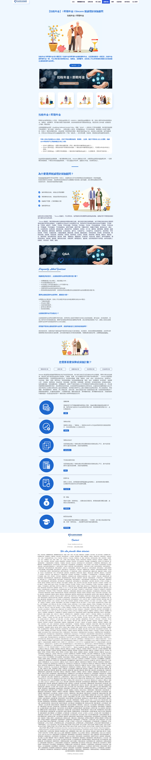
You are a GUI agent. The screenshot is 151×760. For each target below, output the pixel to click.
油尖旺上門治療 (82, 726)
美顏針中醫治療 (67, 711)
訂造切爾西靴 (100, 658)
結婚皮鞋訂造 (41, 660)
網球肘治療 (107, 681)
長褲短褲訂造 (45, 662)
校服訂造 (91, 650)
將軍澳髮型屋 (49, 749)
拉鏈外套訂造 (83, 662)
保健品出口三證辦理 (78, 640)
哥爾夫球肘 (85, 227)
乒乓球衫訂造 (84, 663)
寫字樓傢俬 (73, 602)
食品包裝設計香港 (46, 632)
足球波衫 (107, 650)
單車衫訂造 (78, 665)
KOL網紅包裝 (73, 638)
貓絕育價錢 (90, 612)
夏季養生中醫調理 (99, 718)
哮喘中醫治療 (77, 698)
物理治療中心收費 (89, 566)
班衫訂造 (96, 652)
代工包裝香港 (48, 635)
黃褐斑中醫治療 (52, 709)
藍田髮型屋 (64, 749)
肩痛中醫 (93, 670)
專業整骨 (48, 582)
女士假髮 (45, 737)
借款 (52, 614)
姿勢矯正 (42, 574)
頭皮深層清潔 (78, 734)
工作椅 (89, 602)
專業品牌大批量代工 (55, 647)
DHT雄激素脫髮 (46, 746)
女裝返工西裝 (92, 657)
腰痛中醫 (76, 670)
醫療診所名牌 (67, 675)
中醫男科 (79, 671)
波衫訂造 (102, 650)
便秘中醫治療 (97, 703)
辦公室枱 (59, 604)
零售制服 (80, 650)
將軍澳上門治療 (99, 724)
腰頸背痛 (66, 572)
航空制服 (86, 650)
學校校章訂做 (102, 673)
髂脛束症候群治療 (53, 597)
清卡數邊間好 (41, 627)
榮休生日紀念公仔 (90, 678)
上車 (61, 559)
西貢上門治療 (107, 726)
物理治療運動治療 (48, 577)
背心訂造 (103, 647)
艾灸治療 (69, 699)
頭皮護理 (49, 739)
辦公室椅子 (83, 602)
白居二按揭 (49, 624)
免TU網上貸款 (59, 619)
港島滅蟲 (96, 630)
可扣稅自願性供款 (49, 558)
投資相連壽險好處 (77, 380)
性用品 (70, 610)
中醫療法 (90, 668)
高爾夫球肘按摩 (72, 586)
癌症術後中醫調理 (71, 704)
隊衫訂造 (40, 666)
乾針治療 (81, 688)
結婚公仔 (100, 680)
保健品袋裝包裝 (99, 633)
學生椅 (83, 605)
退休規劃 (66, 382)
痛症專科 (93, 223)
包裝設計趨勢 (99, 637)
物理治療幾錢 (49, 569)
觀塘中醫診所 (103, 671)
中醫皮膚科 (67, 671)
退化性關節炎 (94, 706)
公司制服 (100, 648)
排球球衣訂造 (61, 663)
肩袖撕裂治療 (44, 690)
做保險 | (57, 561)
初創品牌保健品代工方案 (104, 645)
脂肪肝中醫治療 (63, 703)
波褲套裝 (80, 652)
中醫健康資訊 (96, 671)
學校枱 (58, 605)
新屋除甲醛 (58, 629)
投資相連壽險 (66, 380)
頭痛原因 (43, 718)
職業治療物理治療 (49, 568)
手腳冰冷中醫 (92, 709)
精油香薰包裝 (107, 632)
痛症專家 (92, 581)
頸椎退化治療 (60, 685)
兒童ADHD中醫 (54, 703)
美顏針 (60, 668)
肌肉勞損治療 (41, 591)
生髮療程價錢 (74, 742)
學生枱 (54, 605)
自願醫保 (87, 554)
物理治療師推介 (77, 579)
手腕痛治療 (101, 681)
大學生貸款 (97, 619)
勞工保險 (76, 554)
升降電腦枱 (99, 604)
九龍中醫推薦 (59, 716)
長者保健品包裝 (51, 633)
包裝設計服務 (43, 637)
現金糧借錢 (83, 625)
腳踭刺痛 (59, 231)
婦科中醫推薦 (51, 713)
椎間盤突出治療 (72, 576)
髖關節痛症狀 (45, 596)
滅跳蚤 (80, 627)
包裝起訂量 (101, 635)
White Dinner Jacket (79, 655)
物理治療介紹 (85, 568)
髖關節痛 (78, 236)
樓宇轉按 (89, 620)
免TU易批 (66, 619)
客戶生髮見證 (82, 742)
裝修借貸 (101, 615)
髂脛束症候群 (62, 238)
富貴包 (79, 234)
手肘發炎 (81, 225)
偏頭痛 (85, 238)
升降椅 (106, 602)
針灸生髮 (106, 737)
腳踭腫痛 (100, 229)
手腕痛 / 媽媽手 (50, 718)
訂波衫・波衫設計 (106, 665)
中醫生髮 (65, 668)
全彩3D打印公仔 (42, 678)
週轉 (73, 625)
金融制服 (64, 650)
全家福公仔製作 (100, 678)
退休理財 (73, 382)
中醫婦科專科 (72, 693)
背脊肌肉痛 (106, 233)
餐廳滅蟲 (47, 630)
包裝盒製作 (87, 609)
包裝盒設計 (80, 609)
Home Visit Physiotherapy (76, 729)
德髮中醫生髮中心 (98, 737)
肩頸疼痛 (91, 234)
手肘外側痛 (66, 225)
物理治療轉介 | (60, 602)
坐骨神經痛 (92, 238)
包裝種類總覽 (41, 635)
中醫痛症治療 (79, 668)
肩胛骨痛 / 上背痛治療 (73, 683)
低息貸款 (43, 615)
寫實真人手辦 (71, 680)
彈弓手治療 (87, 706)
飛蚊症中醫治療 (101, 701)
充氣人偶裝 (50, 676)
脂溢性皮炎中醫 (89, 703)
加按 (65, 620)
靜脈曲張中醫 (93, 694)
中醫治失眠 (74, 718)
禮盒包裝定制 (86, 635)
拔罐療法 (71, 690)
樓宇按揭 (75, 620)
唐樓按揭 (64, 622)
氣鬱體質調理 (61, 701)
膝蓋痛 (54, 238)
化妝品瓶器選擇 (90, 633)
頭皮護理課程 (86, 736)
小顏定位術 (86, 704)
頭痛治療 (49, 683)
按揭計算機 (95, 624)
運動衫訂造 (104, 660)
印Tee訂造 (86, 660)
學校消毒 (59, 630)
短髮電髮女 (74, 732)
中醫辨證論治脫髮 (64, 741)
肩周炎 (82, 229)
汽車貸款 (74, 615)
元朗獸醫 (44, 612)
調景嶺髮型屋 (57, 749)
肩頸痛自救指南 (88, 716)
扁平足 (74, 231)
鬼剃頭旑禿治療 (95, 739)
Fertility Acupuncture (44, 729)
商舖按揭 (82, 624)
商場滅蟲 (64, 630)
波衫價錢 (91, 652)
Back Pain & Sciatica (104, 727)
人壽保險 (72, 556)
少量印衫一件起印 (64, 662)
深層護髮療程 (72, 731)
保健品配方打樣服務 (47, 640)
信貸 (47, 615)
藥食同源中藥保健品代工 (100, 643)
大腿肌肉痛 (52, 233)
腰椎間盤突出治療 (62, 683)
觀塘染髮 (57, 731)
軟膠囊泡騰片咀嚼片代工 (91, 642)
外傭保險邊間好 (55, 391)
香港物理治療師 (68, 579)
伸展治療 (85, 577)
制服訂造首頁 (79, 660)
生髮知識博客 (43, 742)
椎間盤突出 (78, 238)
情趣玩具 (86, 610)
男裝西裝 (57, 648)
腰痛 (64, 236)
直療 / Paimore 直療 (59, 732)
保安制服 (48, 650)
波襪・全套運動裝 (53, 668)
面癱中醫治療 (89, 696)
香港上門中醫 (45, 673)
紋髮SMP (65, 747)
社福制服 (96, 650)
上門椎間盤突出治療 (59, 722)
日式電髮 (51, 732)
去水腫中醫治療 (85, 711)
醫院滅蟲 (80, 630)
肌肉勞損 (106, 231)
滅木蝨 (85, 627)
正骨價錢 (107, 581)
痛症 (47, 216)
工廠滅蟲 (69, 630)
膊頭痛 (99, 586)
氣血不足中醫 (101, 711)
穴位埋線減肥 (71, 668)
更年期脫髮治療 (48, 741)
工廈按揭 (83, 622)
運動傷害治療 (57, 577)
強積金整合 (67, 450)
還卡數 (108, 625)
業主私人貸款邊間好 (101, 617)
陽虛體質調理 (61, 719)
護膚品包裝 (99, 607)
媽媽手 (98, 236)
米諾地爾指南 (54, 746)
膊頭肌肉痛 (59, 229)
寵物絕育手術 (71, 612)
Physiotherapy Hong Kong (60, 727)
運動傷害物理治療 (66, 577)
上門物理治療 (99, 577)
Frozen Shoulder (94, 727)
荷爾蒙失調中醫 (44, 709)
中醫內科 (62, 671)
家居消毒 (105, 629)
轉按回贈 (55, 625)
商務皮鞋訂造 (49, 660)
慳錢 (73, 378)
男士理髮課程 (63, 736)
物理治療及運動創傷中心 (49, 566)
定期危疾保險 (106, 382)
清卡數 (88, 625)
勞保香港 (74, 561)
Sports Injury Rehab (99, 729)
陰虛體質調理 (46, 701)
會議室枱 (89, 604)
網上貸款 (55, 617)
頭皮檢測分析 (86, 734)
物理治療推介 (100, 568)
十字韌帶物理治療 (92, 574)
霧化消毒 (85, 629)
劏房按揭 (43, 624)
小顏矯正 (105, 601)
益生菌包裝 (57, 638)
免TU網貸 (72, 619)
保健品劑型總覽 (47, 642)
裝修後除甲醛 (65, 629)
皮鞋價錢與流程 (71, 660)
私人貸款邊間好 (106, 614)
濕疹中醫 (101, 668)
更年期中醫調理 (68, 708)
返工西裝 (108, 653)
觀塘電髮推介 (71, 749)
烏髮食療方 (83, 744)
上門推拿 (72, 721)
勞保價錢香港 (47, 390)
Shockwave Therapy (88, 729)
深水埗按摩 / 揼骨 (72, 686)
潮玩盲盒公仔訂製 (58, 678)
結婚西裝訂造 (72, 653)
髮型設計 (88, 732)
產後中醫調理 (101, 706)
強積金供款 (96, 556)
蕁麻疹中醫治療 (55, 704)
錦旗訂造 (87, 675)
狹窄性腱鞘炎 (106, 236)
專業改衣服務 (107, 657)
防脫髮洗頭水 (58, 747)
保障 (81, 160)
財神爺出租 (89, 676)
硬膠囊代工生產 (56, 642)
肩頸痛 (85, 234)
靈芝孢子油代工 (89, 643)
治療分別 (65, 568)
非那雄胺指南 (62, 746)
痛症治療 (73, 221)
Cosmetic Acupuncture (55, 729)
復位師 (62, 601)
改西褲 (44, 658)
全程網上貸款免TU (44, 619)
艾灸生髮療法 (53, 744)
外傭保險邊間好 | (50, 563)
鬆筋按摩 (70, 601)
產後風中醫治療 (85, 709)
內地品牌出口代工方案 (43, 647)
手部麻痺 (103, 223)
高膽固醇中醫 (63, 704)
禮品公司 (42, 607)
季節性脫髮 (71, 747)
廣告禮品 (58, 607)
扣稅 (87, 378)
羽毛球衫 (48, 652)
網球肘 (49, 571)
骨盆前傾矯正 (83, 683)
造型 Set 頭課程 (71, 736)
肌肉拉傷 (47, 574)
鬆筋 (66, 601)
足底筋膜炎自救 (59, 718)
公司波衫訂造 (47, 666)
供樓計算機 (101, 624)
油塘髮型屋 (43, 749)
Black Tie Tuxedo (69, 655)
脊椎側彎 (70, 238)
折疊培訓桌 (74, 604)
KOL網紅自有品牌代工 (66, 647)
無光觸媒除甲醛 (45, 629)
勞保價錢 (87, 561)
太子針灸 (80, 713)
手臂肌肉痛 (48, 591)
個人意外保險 (99, 554)
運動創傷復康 (91, 577)
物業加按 (95, 620)
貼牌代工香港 (79, 635)
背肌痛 (99, 233)
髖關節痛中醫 (41, 671)
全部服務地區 (53, 673)
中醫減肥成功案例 (61, 699)
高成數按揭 (88, 624)
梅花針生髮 (89, 742)
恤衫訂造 (98, 647)
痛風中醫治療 (97, 696)
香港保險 (43, 554)
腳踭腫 (106, 229)
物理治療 (78, 568)
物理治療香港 (106, 566)
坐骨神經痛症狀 (75, 599)
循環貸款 (78, 619)
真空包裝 (99, 609)
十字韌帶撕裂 (84, 574)
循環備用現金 (85, 619)
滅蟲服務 (47, 627)
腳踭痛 (94, 229)
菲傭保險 (108, 391)
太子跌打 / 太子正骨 (88, 713)
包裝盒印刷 (93, 609)
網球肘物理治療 (56, 571)
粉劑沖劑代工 (71, 642)
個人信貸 (85, 615)
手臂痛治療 (59, 591)
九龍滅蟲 (102, 630)
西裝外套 (63, 648)
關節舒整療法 (105, 686)
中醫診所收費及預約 (62, 673)
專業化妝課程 (79, 736)
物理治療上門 (43, 579)
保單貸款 (88, 382)
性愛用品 (80, 610)
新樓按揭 (95, 622)
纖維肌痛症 (83, 233)
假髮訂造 (56, 737)
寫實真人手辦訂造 (106, 676)
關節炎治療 (90, 572)
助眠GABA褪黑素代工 (81, 645)
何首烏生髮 (105, 744)
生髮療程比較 (99, 741)
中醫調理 (60, 690)
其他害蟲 (90, 627)
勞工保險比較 (63, 390)
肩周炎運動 (104, 716)
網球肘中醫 (87, 670)
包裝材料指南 (84, 637)
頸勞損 (67, 234)
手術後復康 (95, 688)
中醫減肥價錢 (53, 699)
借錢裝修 (96, 615)
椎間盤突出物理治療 (82, 576)
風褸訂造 (92, 647)
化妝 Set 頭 (102, 732)
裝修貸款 (90, 615)
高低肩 (41, 572)
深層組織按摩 (107, 685)
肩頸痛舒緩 (47, 594)
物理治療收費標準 (78, 566)
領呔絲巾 (73, 648)
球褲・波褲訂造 (44, 668)
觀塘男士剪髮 (43, 731)
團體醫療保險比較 (58, 554)
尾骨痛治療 (105, 683)
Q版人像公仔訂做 (96, 676)
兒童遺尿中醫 (107, 694)
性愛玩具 (102, 610)
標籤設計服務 (64, 635)
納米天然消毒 (91, 629)
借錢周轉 (68, 625)
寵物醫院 (107, 610)
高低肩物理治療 (48, 572)
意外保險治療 (61, 581)
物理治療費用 (108, 568)
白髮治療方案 (76, 744)
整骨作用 (53, 582)
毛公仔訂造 (50, 678)
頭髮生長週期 (103, 746)
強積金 (83, 378)
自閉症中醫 (51, 694)
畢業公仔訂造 (74, 678)
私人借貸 (68, 615)
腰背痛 (60, 236)
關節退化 (102, 572)
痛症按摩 (88, 221)
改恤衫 (48, 658)
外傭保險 (53, 556)
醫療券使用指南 (105, 722)
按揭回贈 (50, 625)
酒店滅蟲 (86, 630)
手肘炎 (88, 225)
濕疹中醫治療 (80, 693)
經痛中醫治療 (47, 691)
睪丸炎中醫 (100, 694)
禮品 (106, 605)
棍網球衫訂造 (51, 665)
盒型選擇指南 (107, 633)
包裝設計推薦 (86, 607)
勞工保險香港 (80, 561)
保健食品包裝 (54, 609)
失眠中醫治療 (105, 690)
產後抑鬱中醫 (51, 711)
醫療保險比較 (76, 391)
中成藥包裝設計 (66, 632)
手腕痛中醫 (108, 670)
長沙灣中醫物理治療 (93, 714)
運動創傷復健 (52, 688)
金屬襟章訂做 (71, 673)
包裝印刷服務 (71, 635)
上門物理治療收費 (52, 579)
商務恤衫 (73, 657)
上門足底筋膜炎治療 (70, 722)
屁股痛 (47, 234)
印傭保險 (41, 393)
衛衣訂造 (87, 647)
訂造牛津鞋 (74, 658)
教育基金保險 (94, 558)
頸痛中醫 (64, 670)
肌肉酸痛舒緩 (96, 591)
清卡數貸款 (103, 625)
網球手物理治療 (64, 571)
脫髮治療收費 (43, 713)
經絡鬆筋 (76, 601)
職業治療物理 (58, 568)
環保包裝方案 (91, 637)
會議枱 (84, 604)
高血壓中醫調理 (102, 698)
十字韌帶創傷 (101, 574)
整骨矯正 (59, 582)
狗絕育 (102, 612)
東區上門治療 (66, 726)
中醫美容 (89, 671)
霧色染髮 (93, 731)
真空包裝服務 (106, 609)
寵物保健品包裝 (83, 632)
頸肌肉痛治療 (72, 592)
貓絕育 (85, 612)
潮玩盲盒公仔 (94, 680)
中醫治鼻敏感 (80, 718)
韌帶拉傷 (108, 574)
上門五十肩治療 (49, 722)
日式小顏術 (92, 601)
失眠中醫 (96, 668)
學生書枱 (73, 605)
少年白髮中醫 (47, 704)
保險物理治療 (69, 581)
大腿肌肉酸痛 (62, 233)
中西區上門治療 (50, 726)
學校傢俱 (44, 605)
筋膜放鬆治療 (41, 686)
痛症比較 (85, 668)
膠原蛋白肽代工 (49, 643)
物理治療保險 (53, 581)
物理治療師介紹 (94, 579)
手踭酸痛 (43, 227)
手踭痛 (103, 225)
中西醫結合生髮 (68, 744)
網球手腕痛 (69, 227)
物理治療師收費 (45, 581)
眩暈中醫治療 (46, 698)
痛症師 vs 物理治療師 (90, 686)
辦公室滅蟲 (53, 630)
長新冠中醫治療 (69, 698)
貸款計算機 (48, 620)
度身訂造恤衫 (66, 657)
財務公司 (56, 614)
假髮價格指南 (89, 737)
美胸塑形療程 (101, 704)
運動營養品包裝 (99, 632)
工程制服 (53, 650)
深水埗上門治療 (90, 726)
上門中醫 (67, 721)
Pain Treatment (85, 727)
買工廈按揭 (89, 622)
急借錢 (48, 614)
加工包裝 (75, 609)
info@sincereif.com (77, 544)
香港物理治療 (41, 568)
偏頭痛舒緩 (43, 599)
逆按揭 (45, 382)
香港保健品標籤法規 (53, 637)
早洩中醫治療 (104, 691)
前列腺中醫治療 (85, 701)
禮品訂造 (47, 607)
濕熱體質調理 (76, 719)
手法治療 (98, 686)
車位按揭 (77, 622)
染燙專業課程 (55, 736)
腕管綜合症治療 (79, 706)
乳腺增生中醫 (68, 709)
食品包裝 (40, 609)
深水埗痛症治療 (74, 714)
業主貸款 (85, 617)
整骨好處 (104, 599)
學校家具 (49, 605)
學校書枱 (67, 605)
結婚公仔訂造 (66, 678)
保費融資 (61, 384)
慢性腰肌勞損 (52, 236)
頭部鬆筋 (86, 601)
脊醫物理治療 (86, 569)
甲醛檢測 (52, 629)
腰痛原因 (66, 716)
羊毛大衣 (103, 655)
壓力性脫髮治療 (104, 739)
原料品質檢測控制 (68, 640)
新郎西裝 (78, 653)
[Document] (39, 192)
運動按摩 (79, 577)
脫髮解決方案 (68, 737)
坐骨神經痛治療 (66, 599)
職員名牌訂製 (44, 675)
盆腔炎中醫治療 (76, 709)
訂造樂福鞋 (87, 658)
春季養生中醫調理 (89, 718)
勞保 (72, 554)
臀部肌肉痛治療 (59, 592)
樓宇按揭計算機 (42, 625)
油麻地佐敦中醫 (51, 716)
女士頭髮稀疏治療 (76, 739)
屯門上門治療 (83, 724)
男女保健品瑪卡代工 (70, 645)
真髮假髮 (102, 736)
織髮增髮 (61, 737)
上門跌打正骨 (78, 721)
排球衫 (43, 652)
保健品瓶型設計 (59, 633)
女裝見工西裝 (99, 657)
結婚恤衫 (78, 657)
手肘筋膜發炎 (96, 225)
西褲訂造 (68, 648)
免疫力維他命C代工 (79, 643)
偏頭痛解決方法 (51, 599)
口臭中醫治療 (104, 703)
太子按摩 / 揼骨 (54, 686)
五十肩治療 (70, 587)
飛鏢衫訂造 (58, 665)
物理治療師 (60, 579)
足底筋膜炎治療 (42, 683)
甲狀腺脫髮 (52, 747)
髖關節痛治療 (91, 683)
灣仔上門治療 (58, 726)
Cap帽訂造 (41, 648)
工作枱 (80, 604)
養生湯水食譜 (104, 699)
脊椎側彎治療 (74, 597)
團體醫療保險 (49, 554)
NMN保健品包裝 (42, 638)
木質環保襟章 (95, 673)
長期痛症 (94, 576)
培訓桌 (69, 604)
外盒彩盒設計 (75, 633)
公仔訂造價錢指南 (55, 680)
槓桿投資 (52, 382)
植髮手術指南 (96, 746)
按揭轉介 (83, 614)
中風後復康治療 (88, 688)
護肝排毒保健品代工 (59, 645)
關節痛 (98, 234)
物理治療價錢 (42, 569)
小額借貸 (50, 617)
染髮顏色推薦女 (95, 732)
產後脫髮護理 (71, 734)
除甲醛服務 (103, 627)
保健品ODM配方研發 (101, 638)
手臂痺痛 (106, 582)
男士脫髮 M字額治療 (66, 739)
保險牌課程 (48, 386)
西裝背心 (89, 648)
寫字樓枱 (64, 604)
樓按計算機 (108, 624)
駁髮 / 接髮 (79, 731)
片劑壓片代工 (64, 642)
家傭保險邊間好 (44, 391)
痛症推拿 (80, 221)
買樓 (47, 380)
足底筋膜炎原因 (45, 589)
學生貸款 (91, 619)
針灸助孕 (66, 693)
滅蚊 (69, 627)
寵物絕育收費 (79, 612)
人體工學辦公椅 (52, 604)
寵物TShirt (59, 653)
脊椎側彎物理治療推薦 (101, 569)
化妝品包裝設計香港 (57, 632)
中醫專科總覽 (90, 690)
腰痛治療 (102, 594)
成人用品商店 (64, 610)
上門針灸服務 (60, 721)
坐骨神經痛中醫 (100, 670)
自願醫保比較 (41, 556)
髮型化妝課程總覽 (104, 734)
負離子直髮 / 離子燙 (101, 731)
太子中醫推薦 (58, 713)
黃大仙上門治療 (42, 726)
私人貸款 (57, 615)
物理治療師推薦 (85, 579)
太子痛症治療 (73, 713)
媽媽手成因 (88, 596)
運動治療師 (102, 579)
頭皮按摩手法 (103, 742)
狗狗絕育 (40, 614)
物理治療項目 (65, 569)
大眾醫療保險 (66, 391)
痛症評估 (82, 685)
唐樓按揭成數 (70, 622)
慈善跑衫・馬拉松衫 (81, 666)
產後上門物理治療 (51, 721)
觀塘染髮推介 (86, 749)
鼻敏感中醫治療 (93, 698)
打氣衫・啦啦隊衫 (91, 666)
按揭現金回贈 (62, 625)
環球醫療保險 (86, 391)
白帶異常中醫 (94, 708)
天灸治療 (59, 696)
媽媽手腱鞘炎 (71, 706)
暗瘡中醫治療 (87, 693)
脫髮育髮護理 (56, 734)
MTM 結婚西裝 (58, 657)
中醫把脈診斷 (75, 699)
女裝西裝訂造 (84, 657)
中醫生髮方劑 (96, 742)
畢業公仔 (106, 680)
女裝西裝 (52, 648)
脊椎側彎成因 (82, 597)
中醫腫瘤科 (41, 696)
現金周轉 (77, 625)
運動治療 (74, 577)
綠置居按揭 (56, 624)
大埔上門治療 (107, 724)
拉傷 (52, 574)
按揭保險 (73, 559)
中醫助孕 (59, 691)
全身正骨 (85, 599)
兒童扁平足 (80, 231)
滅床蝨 (52, 627)
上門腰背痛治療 (87, 721)
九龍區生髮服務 (59, 742)
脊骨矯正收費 (43, 571)
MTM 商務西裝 (50, 657)
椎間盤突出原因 (96, 597)
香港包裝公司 (45, 610)
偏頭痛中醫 (58, 670)
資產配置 (96, 380)
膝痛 (45, 576)
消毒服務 (80, 629)
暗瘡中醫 (107, 668)
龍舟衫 (57, 652)
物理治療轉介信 (77, 581)
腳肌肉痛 (70, 233)
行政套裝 (84, 648)
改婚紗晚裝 (54, 658)
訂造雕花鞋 (107, 658)
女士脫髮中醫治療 (44, 708)
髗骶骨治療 (94, 571)
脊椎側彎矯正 (67, 597)
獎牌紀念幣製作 (94, 675)
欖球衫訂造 (104, 663)
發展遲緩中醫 (58, 694)
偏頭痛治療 (54, 683)
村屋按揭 (51, 622)
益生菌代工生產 (58, 643)
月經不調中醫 (60, 708)
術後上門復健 (43, 721)
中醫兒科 (84, 671)
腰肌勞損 (43, 236)
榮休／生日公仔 (45, 681)
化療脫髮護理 (44, 747)
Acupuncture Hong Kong (74, 727)
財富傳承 (103, 380)
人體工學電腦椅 (43, 604)
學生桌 (62, 605)
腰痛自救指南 (72, 716)
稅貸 (75, 617)
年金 (62, 120)
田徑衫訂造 (71, 665)
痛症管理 (45, 223)
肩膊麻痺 (76, 229)
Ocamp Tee (108, 652)
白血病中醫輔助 (85, 694)
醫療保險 (81, 554)
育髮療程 (44, 739)
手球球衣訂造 (69, 663)
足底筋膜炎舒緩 (63, 589)
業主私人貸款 (92, 617)
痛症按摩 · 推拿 (88, 685)
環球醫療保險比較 (97, 391)
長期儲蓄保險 (53, 384)
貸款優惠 (54, 620)
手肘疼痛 (74, 225)
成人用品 (51, 610)
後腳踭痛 (90, 587)
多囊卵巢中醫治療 (77, 708)
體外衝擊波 (45, 688)
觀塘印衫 (90, 662)
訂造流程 (65, 653)
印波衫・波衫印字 (96, 665)
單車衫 (53, 652)
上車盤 (64, 559)
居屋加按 (45, 622)
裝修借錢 (107, 615)
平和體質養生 (76, 701)
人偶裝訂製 (43, 676)
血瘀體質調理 (54, 701)
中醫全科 (83, 691)
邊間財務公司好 (69, 614)
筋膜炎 (105, 571)
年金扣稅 (41, 380)
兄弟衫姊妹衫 (41, 653)
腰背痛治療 (78, 681)
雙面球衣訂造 (100, 666)
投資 (51, 378)
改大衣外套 (60, 658)
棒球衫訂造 (91, 663)
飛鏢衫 (71, 652)
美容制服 (75, 650)
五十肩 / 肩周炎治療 (51, 685)
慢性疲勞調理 (61, 698)
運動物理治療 (106, 576)
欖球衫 (61, 652)
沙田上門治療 (60, 724)
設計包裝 (79, 607)
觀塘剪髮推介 (79, 749)
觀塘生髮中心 (50, 742)
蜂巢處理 (73, 627)
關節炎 (103, 234)
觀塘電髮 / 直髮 (64, 731)
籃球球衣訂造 (54, 663)
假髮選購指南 (75, 737)
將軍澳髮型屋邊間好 (105, 749)
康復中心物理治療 (68, 566)
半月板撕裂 (40, 576)
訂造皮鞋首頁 (67, 658)
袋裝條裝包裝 (67, 633)
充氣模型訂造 (57, 676)
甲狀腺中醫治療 (44, 711)
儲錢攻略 (86, 556)
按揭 (51, 380)
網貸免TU (52, 619)
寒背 (49, 576)
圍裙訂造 (108, 647)
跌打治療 (78, 696)
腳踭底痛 (52, 231)
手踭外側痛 (100, 584)
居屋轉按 (106, 620)
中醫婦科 (73, 671)
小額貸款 (44, 617)
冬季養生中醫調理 (45, 719)
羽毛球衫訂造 (77, 663)
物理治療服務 (71, 568)
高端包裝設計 (106, 637)
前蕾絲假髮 (107, 736)
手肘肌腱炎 (51, 227)
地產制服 (69, 650)
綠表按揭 (62, 624)
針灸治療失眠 (54, 693)
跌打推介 (83, 696)
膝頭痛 (48, 238)
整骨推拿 (98, 599)
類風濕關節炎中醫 (79, 703)
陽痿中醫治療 (46, 693)
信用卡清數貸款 (95, 625)
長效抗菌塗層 (99, 629)
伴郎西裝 (84, 653)
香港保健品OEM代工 (90, 638)
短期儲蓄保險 (43, 384)
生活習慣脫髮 (78, 747)
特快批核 (94, 614)
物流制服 (59, 650)
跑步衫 (75, 652)
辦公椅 (78, 602)
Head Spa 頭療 (56, 739)
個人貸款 (79, 615)
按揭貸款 (69, 620)
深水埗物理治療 (65, 714)
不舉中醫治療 (97, 691)
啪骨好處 (44, 601)
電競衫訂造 (98, 663)
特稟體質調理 (69, 701)
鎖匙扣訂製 (74, 675)
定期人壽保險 (87, 564)
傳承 (86, 380)
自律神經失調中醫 (45, 703)
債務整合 (99, 614)
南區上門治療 (73, 726)
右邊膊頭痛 (44, 229)
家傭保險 (47, 556)
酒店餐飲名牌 (59, 675)
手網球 (54, 225)
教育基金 (57, 380)
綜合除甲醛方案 (73, 629)
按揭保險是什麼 (92, 390)
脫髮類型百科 (56, 741)
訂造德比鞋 (80, 658)
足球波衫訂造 (46, 663)
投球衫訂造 (44, 665)
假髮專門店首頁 (95, 736)
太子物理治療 (66, 713)
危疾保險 (58, 556)
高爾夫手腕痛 (94, 227)
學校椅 (87, 605)
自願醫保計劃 (107, 554)
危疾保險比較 (65, 556)
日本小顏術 (99, 601)
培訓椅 (93, 602)
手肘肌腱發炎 (60, 227)
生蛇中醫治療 (71, 703)
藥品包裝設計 (74, 632)
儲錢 (77, 378)
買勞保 (55, 390)
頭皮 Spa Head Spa (47, 734)
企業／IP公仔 (59, 681)
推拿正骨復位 (83, 690)
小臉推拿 (42, 602)
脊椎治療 (79, 569)
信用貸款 (52, 615)
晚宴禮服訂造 (49, 655)
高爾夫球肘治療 (75, 685)
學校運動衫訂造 (64, 666)
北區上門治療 (42, 727)
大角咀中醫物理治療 (104, 714)
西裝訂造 (47, 648)
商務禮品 (69, 607)
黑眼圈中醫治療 (76, 711)
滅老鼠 (65, 627)
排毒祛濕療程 (71, 696)
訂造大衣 (87, 655)
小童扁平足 (89, 231)
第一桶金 (82, 558)
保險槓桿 (89, 559)
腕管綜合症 (103, 227)
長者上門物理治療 (100, 719)
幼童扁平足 (97, 231)
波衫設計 (86, 652)
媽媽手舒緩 (74, 596)
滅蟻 (77, 627)
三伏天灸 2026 (88, 699)
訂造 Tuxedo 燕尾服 (59, 655)
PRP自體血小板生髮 (71, 746)
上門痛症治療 (91, 719)
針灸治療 (66, 690)
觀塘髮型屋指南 (80, 751)
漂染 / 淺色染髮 (86, 731)
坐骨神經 (70, 574)
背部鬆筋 (81, 601)
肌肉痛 (77, 233)
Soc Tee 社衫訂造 (54, 662)
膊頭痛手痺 (68, 229)
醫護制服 (105, 648)
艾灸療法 (65, 696)
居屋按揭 (100, 620)
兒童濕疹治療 (56, 706)
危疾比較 (71, 390)
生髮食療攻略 (98, 744)
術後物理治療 (59, 688)
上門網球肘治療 (79, 722)
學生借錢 (42, 620)
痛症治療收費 (80, 686)
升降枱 (93, 604)
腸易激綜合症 (85, 698)
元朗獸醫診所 (51, 612)
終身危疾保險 (96, 382)
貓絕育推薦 (96, 612)
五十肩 (88, 229)
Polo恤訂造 (81, 647)
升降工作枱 (105, 604)
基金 (92, 378)
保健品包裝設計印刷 (58, 640)
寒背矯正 (53, 576)
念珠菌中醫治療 (93, 711)
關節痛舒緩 (68, 594)
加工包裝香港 (68, 609)
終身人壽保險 (95, 564)
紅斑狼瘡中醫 (95, 693)
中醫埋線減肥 (92, 701)
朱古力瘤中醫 (101, 708)
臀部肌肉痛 (47, 592)
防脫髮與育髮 (63, 734)
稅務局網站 (104, 333)
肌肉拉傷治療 (98, 683)
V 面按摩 (53, 602)
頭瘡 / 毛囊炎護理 (95, 734)
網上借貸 (61, 617)
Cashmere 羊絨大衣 (95, 655)
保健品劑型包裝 (65, 638)
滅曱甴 (60, 627)
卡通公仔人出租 (74, 676)
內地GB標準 (69, 637)
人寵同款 (54, 653)
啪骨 (108, 599)
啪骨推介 (49, 601)
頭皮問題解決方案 (90, 741)
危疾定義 (79, 390)
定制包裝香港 (56, 635)
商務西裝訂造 (96, 653)
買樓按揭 (106, 622)
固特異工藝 (56, 660)
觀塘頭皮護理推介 (95, 749)
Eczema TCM (65, 729)
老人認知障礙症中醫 (75, 694)
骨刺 (54, 572)
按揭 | (69, 559)
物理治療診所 (60, 566)
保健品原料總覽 (101, 642)
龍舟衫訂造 (65, 665)
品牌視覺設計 (80, 638)
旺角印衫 (95, 662)
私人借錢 (63, 615)
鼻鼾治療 (49, 706)
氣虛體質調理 (54, 719)
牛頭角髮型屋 (101, 747)
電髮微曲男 (68, 732)
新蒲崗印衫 (107, 662)
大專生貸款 (104, 619)
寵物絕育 (65, 612)
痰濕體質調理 (69, 719)
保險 (58, 133)
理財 (45, 178)
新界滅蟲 (107, 630)
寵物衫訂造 (48, 653)
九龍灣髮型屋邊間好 (70, 751)
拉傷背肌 (85, 236)
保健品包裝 (61, 609)
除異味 (42, 630)
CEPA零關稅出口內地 (89, 640)
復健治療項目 (73, 569)
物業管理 (75, 630)
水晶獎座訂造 (81, 675)
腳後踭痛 (45, 231)
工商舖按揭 (76, 624)
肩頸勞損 (60, 234)
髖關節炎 (71, 236)
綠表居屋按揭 (69, 624)
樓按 (79, 620)
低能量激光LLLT (81, 746)
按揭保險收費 (103, 390)
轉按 (62, 620)
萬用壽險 (77, 556)
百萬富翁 (89, 501)
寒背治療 (58, 576)
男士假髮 (40, 737)
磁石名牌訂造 (52, 675)
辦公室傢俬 (66, 602)
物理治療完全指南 (53, 690)
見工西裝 (103, 653)
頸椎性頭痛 (79, 572)
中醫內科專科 (89, 691)
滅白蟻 (56, 627)
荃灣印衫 (40, 663)
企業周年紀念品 (103, 675)
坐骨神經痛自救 (97, 716)
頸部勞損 (73, 234)
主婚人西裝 (89, 653)
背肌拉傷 (92, 236)
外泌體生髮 (89, 746)
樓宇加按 (84, 620)
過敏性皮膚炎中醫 (103, 693)
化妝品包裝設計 (107, 607)
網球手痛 (77, 227)
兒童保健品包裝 (42, 633)
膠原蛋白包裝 (50, 638)
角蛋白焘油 (45, 732)
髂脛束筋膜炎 (44, 597)
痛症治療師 (60, 221)
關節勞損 (96, 572)
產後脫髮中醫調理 (86, 739)
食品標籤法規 (62, 637)
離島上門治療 (50, 727)
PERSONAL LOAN (68, 617)
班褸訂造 (102, 652)
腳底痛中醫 (70, 670)
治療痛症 (52, 223)
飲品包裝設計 (91, 632)
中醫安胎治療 (60, 709)
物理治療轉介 (85, 581)
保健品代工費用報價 (101, 640)
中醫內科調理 (98, 690)
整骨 (89, 599)
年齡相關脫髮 (85, 747)
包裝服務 (74, 607)
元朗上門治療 (90, 724)
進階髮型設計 (47, 736)
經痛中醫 (52, 670)
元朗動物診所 (58, 612)
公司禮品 (63, 607)
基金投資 (59, 382)
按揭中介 (88, 614)
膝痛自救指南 (80, 716)
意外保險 (92, 554)
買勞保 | (100, 561)
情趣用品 (96, 610)
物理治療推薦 (92, 568)
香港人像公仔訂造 (45, 680)
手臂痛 (45, 233)
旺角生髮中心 (93, 747)
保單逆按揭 (83, 559)
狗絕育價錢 (107, 612)
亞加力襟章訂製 (79, 673)
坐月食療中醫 (59, 711)
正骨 (81, 599)
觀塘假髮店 (82, 737)
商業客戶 (91, 630)
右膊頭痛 (52, 229)
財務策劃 (80, 382)
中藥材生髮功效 (81, 741)
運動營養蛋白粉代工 (92, 645)
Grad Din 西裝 (42, 655)
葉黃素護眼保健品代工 (68, 643)
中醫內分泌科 (48, 696)
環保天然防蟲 (96, 627)
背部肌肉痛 (92, 233)
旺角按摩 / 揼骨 (63, 686)
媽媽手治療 (67, 596)
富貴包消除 (99, 592)
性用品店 (75, 610)
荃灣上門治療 (75, 724)
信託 (90, 380)
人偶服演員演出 (65, 676)
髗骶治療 (100, 571)
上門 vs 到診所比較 (51, 724)
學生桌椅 (97, 605)
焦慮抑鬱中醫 (54, 698)
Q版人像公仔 (63, 680)
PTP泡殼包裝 (82, 633)
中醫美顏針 (80, 704)
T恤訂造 (75, 647)
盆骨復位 (58, 601)
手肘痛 (60, 225)
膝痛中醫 (81, 670)
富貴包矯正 (105, 592)
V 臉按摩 (47, 602)
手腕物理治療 (64, 574)
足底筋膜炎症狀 (54, 589)
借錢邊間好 (77, 614)
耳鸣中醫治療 (104, 696)
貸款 (39, 615)
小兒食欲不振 (66, 694)
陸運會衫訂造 (72, 666)
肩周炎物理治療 (86, 571)
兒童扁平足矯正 (89, 589)
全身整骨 (93, 599)
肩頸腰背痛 (72, 572)
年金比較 (66, 489)
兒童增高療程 (63, 706)
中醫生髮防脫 (43, 706)
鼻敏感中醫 (47, 670)
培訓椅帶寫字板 (99, 602)
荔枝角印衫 (101, 662)
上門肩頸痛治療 (95, 721)
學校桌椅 (92, 605)
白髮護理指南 (90, 744)
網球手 (48, 225)
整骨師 (43, 582)
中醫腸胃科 (72, 691)
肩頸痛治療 (72, 681)
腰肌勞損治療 (80, 594)
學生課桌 (78, 605)
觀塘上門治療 (68, 724)
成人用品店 (57, 610)
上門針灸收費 (97, 722)
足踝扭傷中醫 (49, 671)
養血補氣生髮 (60, 744)
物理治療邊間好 (98, 566)
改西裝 (40, 658)
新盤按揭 (100, 622)
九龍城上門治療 (99, 726)
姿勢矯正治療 (74, 688)
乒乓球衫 (66, 652)
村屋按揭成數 (57, 622)
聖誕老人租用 (81, 676)
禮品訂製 (52, 607)
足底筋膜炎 (66, 231)
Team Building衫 (55, 666)
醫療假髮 (51, 737)
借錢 (44, 614)
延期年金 (46, 127)
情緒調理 (78, 691)
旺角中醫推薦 (105, 713)
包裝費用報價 (94, 635)
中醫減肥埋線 (45, 699)
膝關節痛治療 (94, 681)
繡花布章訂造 (87, 673)
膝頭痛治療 (103, 596)
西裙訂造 (79, 648)
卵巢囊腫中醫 (100, 709)
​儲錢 (65, 413)
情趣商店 (91, 610)
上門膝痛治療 (103, 721)
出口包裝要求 (76, 637)
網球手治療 (51, 584)
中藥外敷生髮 (45, 744)
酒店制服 (43, 650)
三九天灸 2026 (97, 699)
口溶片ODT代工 (80, 642)
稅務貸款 (80, 617)
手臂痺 (43, 225)
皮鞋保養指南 (63, 660)
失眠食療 (60, 693)
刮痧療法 (76, 690)
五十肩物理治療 (73, 571)
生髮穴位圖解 (73, 741)
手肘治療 (73, 584)
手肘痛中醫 (56, 671)
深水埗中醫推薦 (56, 714)
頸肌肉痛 (53, 234)
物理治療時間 (57, 569)
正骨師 (102, 581)
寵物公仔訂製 (82, 678)
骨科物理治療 (60, 572)
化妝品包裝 (93, 607)
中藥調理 (82, 699)
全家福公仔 (52, 681)
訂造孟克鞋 (93, 658)
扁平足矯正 (74, 589)
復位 (54, 601)
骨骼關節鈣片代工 (48, 645)
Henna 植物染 (81, 732)
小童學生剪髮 (50, 731)
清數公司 (62, 614)
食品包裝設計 (46, 609)
